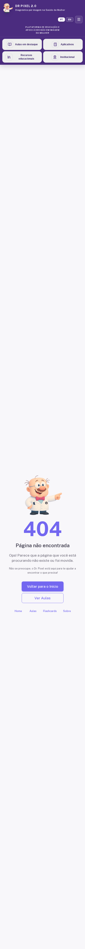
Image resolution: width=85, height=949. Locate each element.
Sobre (67, 611)
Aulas (33, 611)
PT (61, 19)
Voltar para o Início (42, 586)
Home (18, 611)
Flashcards (50, 611)
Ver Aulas (42, 598)
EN (69, 19)
